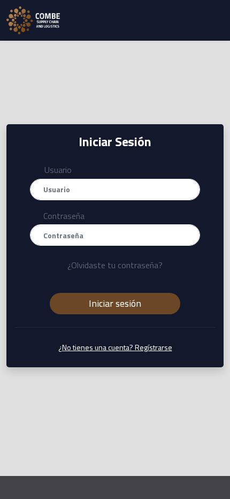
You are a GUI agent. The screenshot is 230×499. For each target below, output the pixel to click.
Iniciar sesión (115, 303)
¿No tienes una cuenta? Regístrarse (115, 347)
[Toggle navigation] (216, 20)
